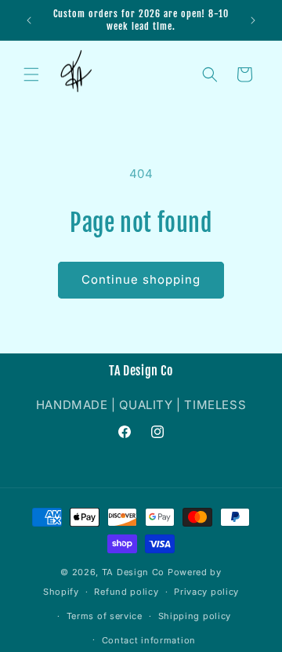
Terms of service (105, 615)
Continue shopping (141, 279)
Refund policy (126, 591)
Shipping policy (195, 615)
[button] (31, 74)
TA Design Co (133, 572)
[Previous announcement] (29, 20)
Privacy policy (206, 591)
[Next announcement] (253, 20)
